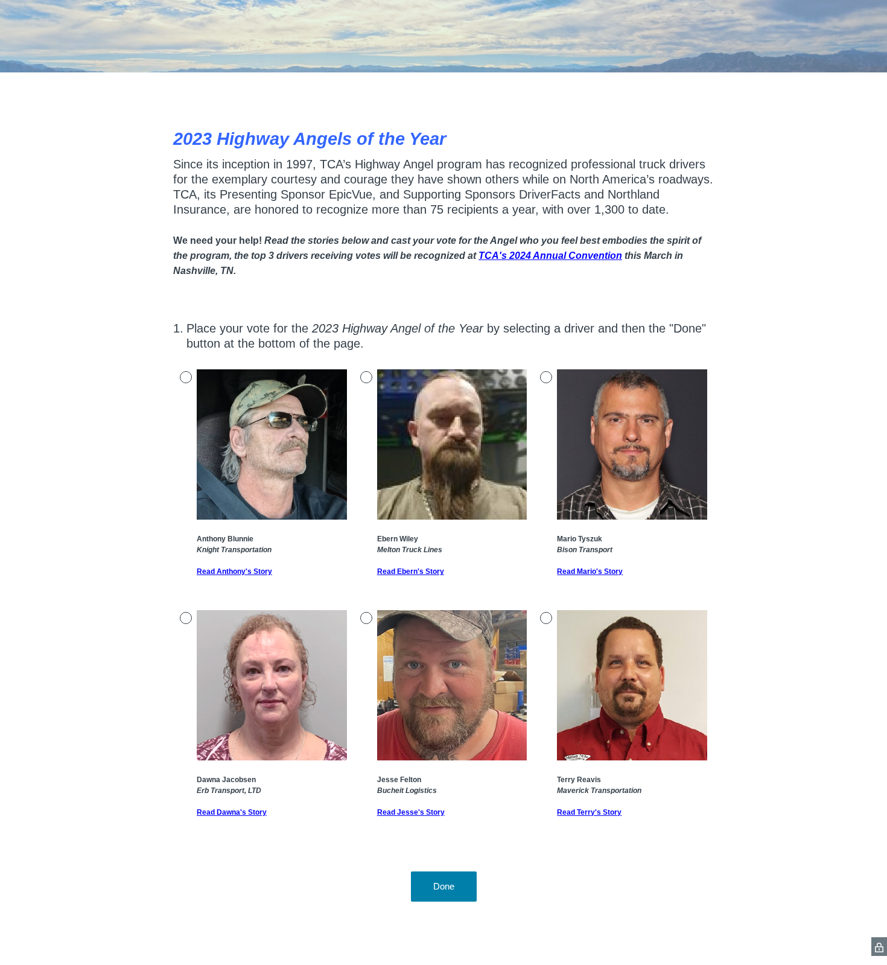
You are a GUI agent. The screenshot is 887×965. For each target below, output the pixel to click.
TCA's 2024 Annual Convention (550, 255)
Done (443, 886)
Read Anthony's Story (234, 571)
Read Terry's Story (589, 812)
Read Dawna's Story (232, 812)
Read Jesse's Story (411, 812)
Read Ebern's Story (410, 571)
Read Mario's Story (590, 571)
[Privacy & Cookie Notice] (879, 946)
